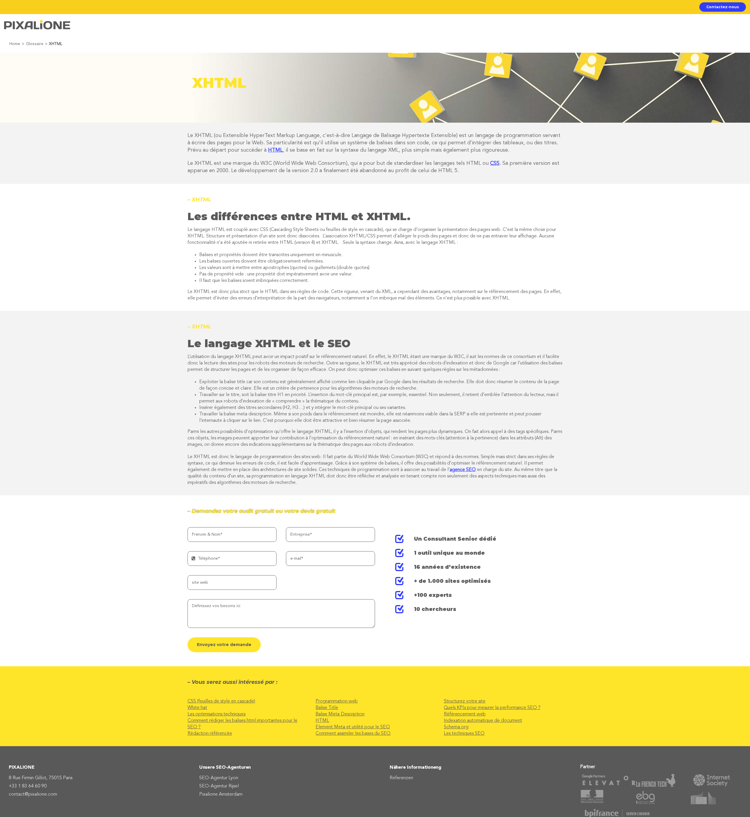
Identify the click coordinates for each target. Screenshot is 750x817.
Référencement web (465, 714)
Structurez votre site (464, 701)
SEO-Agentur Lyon (218, 778)
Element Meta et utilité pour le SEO (353, 727)
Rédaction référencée (210, 733)
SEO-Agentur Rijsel (219, 786)
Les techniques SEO (464, 733)
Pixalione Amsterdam (221, 794)
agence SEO (463, 469)
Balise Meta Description (340, 714)
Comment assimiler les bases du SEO (353, 733)
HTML (275, 150)
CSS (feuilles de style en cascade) (221, 701)
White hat (197, 707)
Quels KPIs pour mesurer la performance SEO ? (492, 707)
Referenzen (401, 778)
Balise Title (327, 707)
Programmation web (337, 701)
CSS (495, 163)
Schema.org (456, 727)
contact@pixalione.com (33, 794)
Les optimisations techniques (217, 714)
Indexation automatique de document (483, 720)
